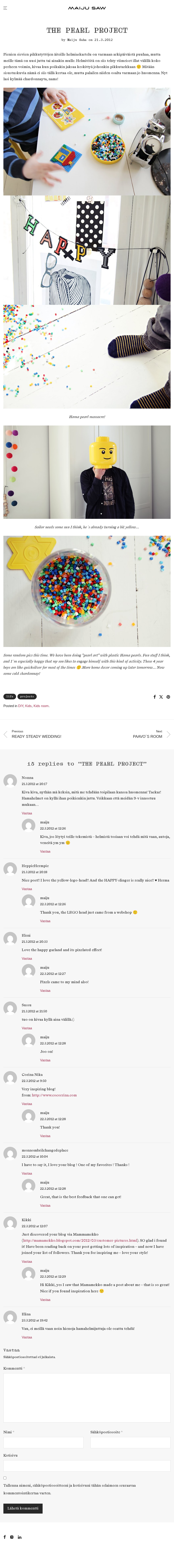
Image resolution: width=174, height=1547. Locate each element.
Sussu (26, 1005)
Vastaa (27, 813)
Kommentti (14, 1369)
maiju (44, 822)
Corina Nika (32, 1075)
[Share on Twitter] (161, 697)
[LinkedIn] (20, 1537)
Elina (26, 1314)
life (9, 696)
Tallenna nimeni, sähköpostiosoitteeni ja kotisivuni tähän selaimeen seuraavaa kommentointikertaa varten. (69, 1489)
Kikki (26, 1220)
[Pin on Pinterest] (169, 697)
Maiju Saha (77, 40)
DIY (20, 706)
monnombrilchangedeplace (45, 1150)
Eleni (26, 936)
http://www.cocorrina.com (54, 1095)
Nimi (8, 1432)
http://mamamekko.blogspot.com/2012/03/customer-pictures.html (80, 1241)
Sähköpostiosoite (106, 1432)
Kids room (41, 706)
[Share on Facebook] (154, 697)
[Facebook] (4, 1537)
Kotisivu (10, 1456)
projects (27, 696)
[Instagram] (12, 1537)
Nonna (27, 778)
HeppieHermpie (35, 866)
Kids (28, 706)
